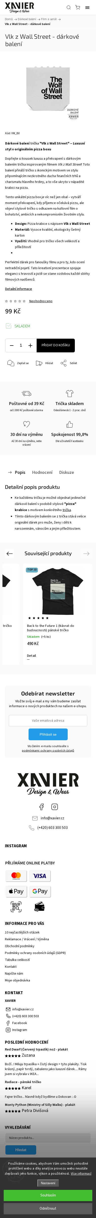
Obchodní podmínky (19, 946)
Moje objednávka (17, 980)
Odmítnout (48, 1208)
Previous (10, 553)
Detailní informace (18, 289)
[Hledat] (68, 7)
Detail (31, 655)
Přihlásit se (48, 734)
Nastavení (48, 1183)
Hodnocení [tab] (42, 472)
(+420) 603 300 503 (52, 827)
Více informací (81, 1173)
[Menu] (87, 7)
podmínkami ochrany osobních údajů (48, 750)
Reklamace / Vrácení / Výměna (27, 939)
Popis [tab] (20, 472)
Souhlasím (48, 1195)
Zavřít (80, 376)
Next (87, 553)
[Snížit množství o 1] (11, 345)
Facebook (41, 807)
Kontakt (10, 966)
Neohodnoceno (40, 301)
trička (34, 143)
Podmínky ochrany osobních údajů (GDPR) (35, 953)
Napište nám (14, 973)
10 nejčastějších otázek (22, 932)
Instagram (54, 807)
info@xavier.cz (52, 818)
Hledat (20, 1150)
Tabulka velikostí (17, 959)
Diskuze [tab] (66, 472)
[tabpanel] (57, 614)
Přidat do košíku (56, 345)
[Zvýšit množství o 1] (30, 345)
